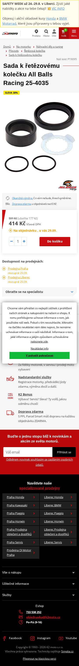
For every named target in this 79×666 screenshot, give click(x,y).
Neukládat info (39, 348)
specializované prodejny (39, 488)
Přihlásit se (64, 452)
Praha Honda (15, 497)
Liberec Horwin (54, 521)
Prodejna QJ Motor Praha (19, 552)
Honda (51, 18)
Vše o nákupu (11, 572)
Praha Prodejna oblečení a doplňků (19, 531)
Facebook (15, 638)
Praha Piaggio (16, 513)
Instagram (43, 638)
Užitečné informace (15, 583)
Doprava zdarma (21, 204)
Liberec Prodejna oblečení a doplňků (56, 531)
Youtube (71, 638)
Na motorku (23, 46)
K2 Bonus (25, 394)
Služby (6, 595)
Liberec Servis (53, 542)
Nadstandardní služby (34, 377)
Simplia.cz (67, 651)
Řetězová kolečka (34, 51)
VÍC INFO (58, 8)
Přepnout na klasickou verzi (39, 658)
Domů (7, 46)
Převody (14, 51)
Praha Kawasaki (17, 505)
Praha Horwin (16, 521)
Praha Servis (15, 542)
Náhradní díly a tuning (49, 46)
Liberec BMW (52, 505)
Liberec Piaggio (54, 513)
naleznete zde (39, 341)
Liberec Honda (53, 497)
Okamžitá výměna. (22, 198)
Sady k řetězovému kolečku (25, 55)
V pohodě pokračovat (39, 355)
